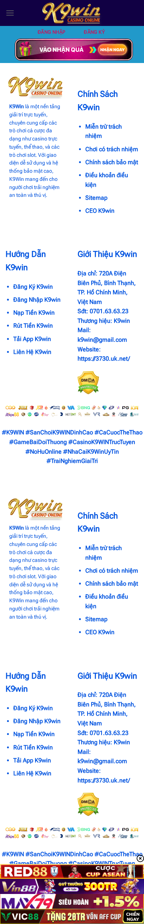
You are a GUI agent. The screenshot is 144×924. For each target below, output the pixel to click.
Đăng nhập (52, 32)
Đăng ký (94, 32)
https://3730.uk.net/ (104, 358)
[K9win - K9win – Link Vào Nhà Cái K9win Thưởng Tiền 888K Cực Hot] (72, 13)
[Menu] (10, 13)
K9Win (16, 106)
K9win (122, 320)
